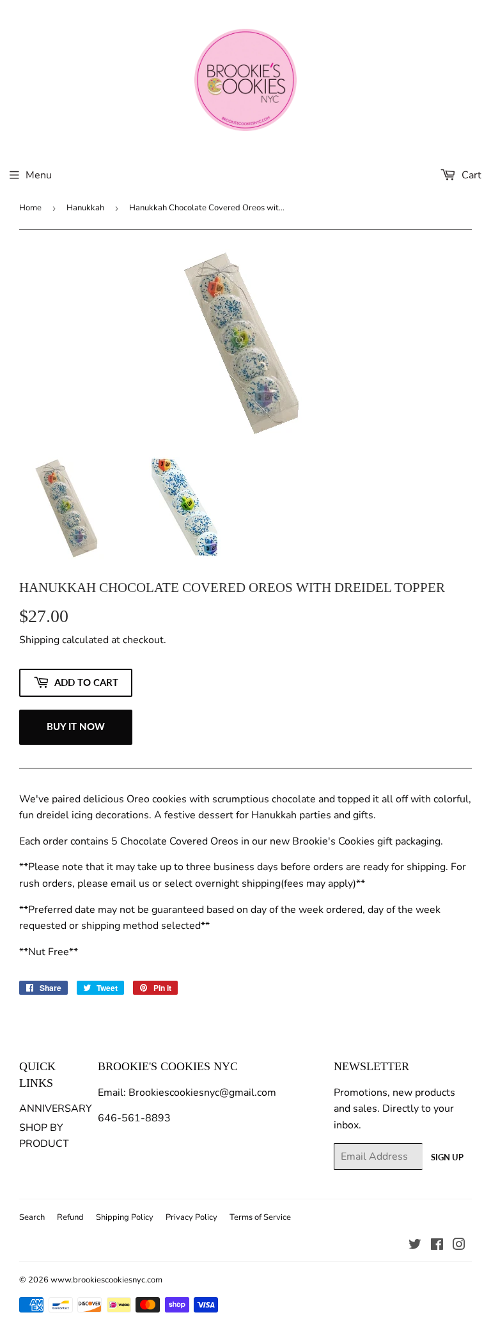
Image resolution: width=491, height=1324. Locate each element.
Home (30, 208)
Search (32, 1217)
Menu (39, 175)
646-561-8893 (134, 1118)
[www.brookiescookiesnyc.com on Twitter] (415, 1246)
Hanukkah (85, 208)
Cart (470, 175)
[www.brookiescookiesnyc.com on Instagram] (459, 1246)
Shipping (39, 640)
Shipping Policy (124, 1217)
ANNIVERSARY (55, 1109)
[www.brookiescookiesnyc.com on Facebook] (437, 1246)
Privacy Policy (191, 1217)
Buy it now (76, 726)
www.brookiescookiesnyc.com (106, 1280)
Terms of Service (260, 1217)
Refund (70, 1217)
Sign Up (447, 1157)
